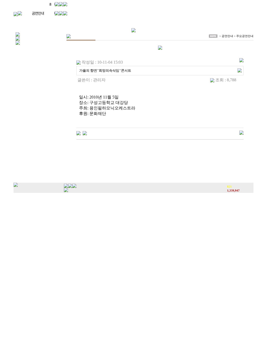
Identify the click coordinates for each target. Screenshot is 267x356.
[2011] (78, 133)
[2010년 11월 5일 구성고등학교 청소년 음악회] (85, 133)
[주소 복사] (240, 70)
